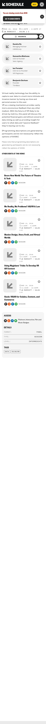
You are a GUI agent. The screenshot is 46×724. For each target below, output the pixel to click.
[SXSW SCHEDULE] (13, 4)
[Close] (42, 17)
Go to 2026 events (12, 19)
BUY (34, 4)
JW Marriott (10, 32)
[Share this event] (41, 37)
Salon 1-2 (24, 32)
